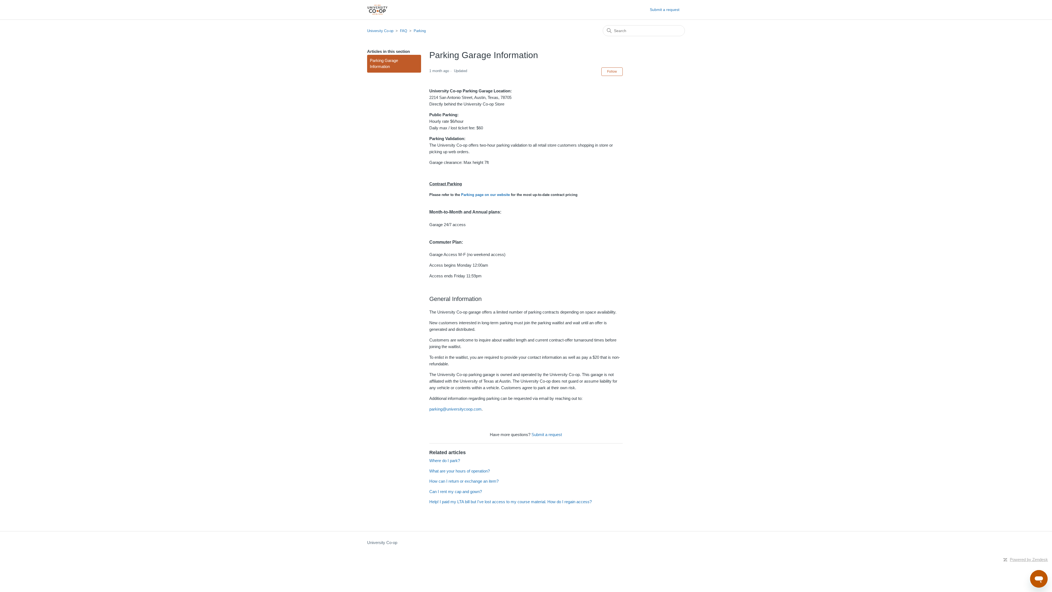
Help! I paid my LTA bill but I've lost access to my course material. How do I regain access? (510, 501)
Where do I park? (444, 460)
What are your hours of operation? (459, 471)
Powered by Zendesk (1029, 559)
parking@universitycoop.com (455, 409)
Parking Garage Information (384, 63)
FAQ (403, 31)
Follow (612, 71)
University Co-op (380, 31)
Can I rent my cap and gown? (455, 491)
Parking (420, 31)
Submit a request (664, 9)
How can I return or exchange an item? (464, 481)
